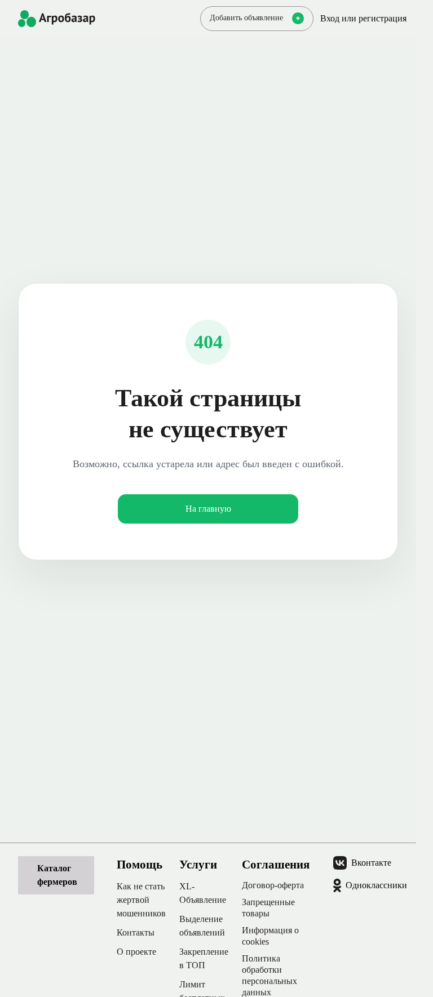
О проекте (136, 951)
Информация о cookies (270, 935)
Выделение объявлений (202, 925)
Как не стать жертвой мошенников (141, 899)
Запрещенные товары (268, 907)
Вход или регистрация (363, 18)
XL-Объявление (202, 893)
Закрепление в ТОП (203, 958)
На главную (208, 508)
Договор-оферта (273, 885)
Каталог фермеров (57, 875)
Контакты (135, 932)
